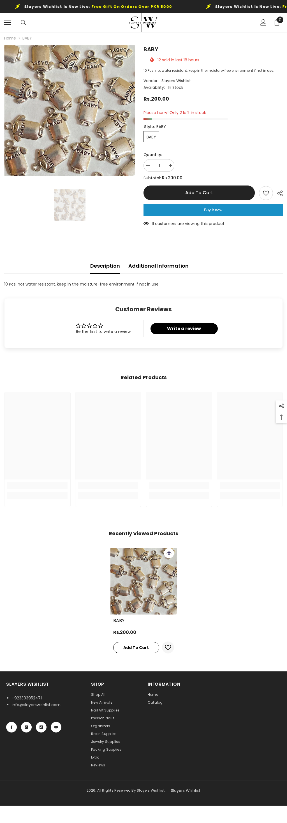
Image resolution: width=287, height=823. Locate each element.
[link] (37, 485)
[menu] (7, 22)
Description (105, 265)
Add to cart (199, 192)
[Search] (23, 22)
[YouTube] (56, 727)
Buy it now (213, 210)
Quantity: (153, 154)
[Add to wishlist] (266, 193)
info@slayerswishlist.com (36, 705)
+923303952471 (27, 698)
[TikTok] (41, 727)
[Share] (278, 193)
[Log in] (263, 22)
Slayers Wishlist (176, 81)
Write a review (184, 328)
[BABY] (143, 581)
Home (10, 38)
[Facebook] (11, 727)
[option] (69, 110)
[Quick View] (169, 553)
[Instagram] (26, 727)
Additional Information (158, 265)
